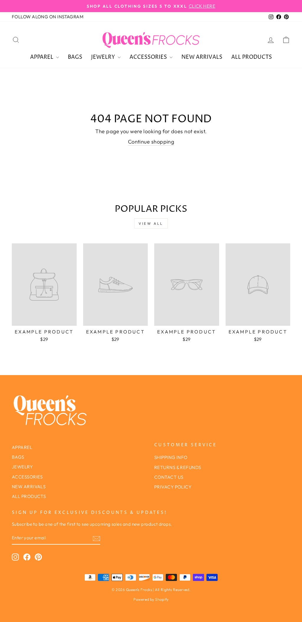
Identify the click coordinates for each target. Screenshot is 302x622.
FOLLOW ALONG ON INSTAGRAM (47, 16)
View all (151, 223)
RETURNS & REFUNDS (177, 467)
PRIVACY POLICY (172, 487)
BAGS (75, 57)
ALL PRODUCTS (251, 57)
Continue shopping (151, 141)
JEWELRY (103, 57)
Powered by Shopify (150, 599)
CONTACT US (168, 477)
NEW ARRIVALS (201, 57)
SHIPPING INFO (171, 457)
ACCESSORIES (148, 57)
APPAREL (42, 57)
